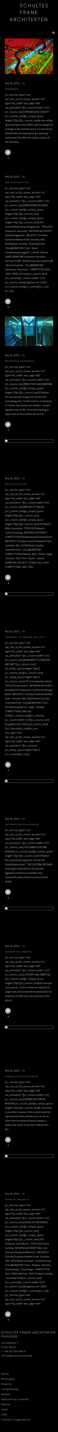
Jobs (4, 1414)
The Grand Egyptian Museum (22, 824)
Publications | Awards (15, 1399)
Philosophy (8, 1379)
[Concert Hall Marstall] (29, 922)
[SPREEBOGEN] (29, 56)
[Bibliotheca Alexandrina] (29, 331)
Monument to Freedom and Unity (25, 637)
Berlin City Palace (16, 484)
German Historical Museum (21, 1076)
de (29, 25)
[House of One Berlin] (29, 1169)
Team (5, 1409)
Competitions (10, 1389)
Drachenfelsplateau (17, 182)
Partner (5, 1404)
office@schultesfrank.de (16, 1355)
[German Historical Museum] (29, 1043)
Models (5, 1394)
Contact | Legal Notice (15, 1419)
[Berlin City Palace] (29, 454)
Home (5, 1374)
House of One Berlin (17, 1199)
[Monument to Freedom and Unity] (29, 607)
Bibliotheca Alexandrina (20, 361)
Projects (6, 1384)
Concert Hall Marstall (19, 952)
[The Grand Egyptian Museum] (29, 794)
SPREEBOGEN (12, 89)
